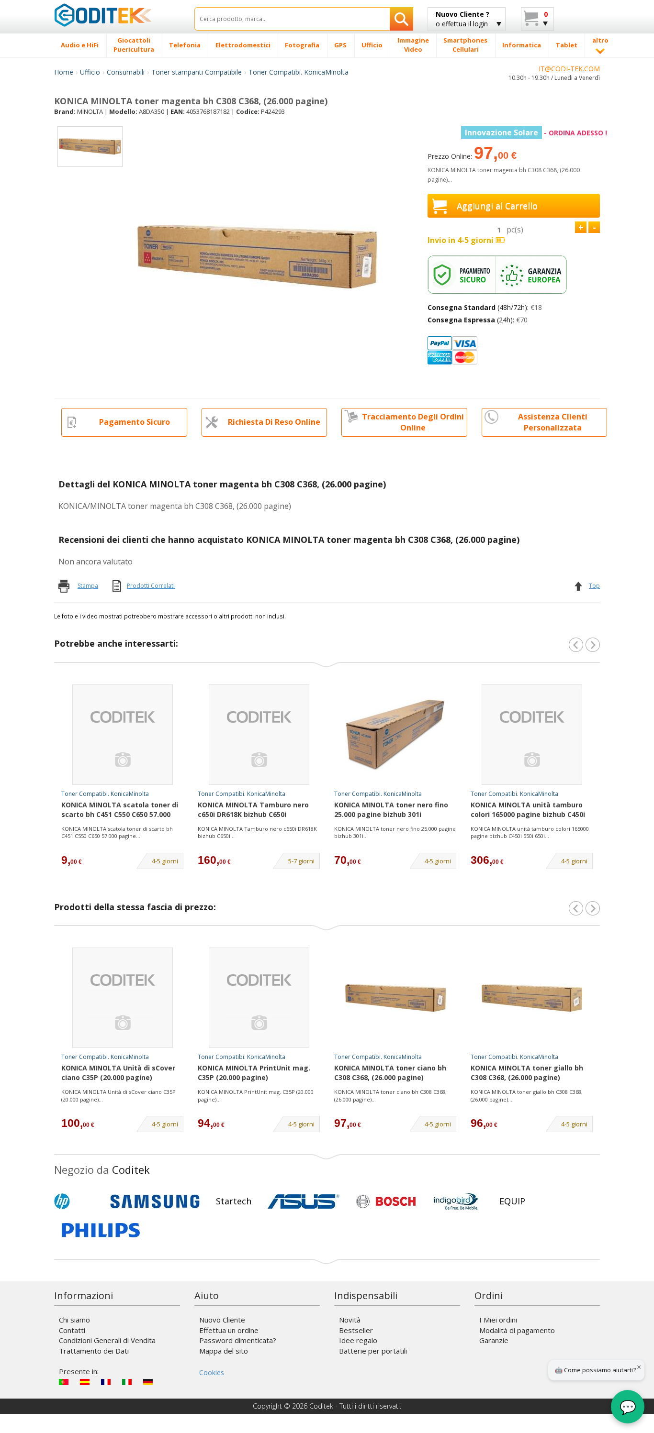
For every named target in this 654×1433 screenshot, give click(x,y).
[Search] (401, 19)
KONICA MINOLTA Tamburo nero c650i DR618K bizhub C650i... (257, 832)
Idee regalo (358, 1340)
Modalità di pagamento (517, 1330)
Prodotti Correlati (151, 586)
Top (594, 586)
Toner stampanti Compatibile (196, 72)
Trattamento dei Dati (94, 1351)
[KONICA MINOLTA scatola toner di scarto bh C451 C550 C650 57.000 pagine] (122, 734)
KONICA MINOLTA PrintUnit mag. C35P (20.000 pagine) (254, 1072)
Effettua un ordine (229, 1330)
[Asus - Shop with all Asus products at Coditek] (303, 1201)
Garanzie (493, 1340)
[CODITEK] (117, 14)
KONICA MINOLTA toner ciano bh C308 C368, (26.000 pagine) (390, 1072)
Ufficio (90, 72)
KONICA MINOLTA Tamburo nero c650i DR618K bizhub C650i (253, 809)
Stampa (88, 586)
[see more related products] (593, 645)
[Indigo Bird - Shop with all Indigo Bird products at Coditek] (456, 1201)
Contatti (72, 1330)
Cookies (211, 1372)
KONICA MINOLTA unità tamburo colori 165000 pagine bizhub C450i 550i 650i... (530, 832)
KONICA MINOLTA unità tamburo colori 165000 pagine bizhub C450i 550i (528, 810)
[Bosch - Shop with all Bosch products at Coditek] (386, 1201)
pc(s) (515, 229)
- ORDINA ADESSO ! (536, 132)
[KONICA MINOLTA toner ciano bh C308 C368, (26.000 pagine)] (395, 998)
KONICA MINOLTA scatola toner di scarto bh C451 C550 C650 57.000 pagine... (117, 832)
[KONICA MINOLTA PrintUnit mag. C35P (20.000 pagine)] (259, 998)
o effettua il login (462, 19)
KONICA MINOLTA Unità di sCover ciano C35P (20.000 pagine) (118, 1072)
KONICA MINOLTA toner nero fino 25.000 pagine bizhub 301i (391, 809)
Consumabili (126, 72)
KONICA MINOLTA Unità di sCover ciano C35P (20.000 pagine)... (118, 1095)
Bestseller (356, 1330)
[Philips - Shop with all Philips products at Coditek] (101, 1230)
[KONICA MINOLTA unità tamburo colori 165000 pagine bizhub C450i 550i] (532, 734)
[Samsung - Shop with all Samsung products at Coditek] (155, 1201)
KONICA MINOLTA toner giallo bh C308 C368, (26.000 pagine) (527, 1072)
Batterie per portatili (373, 1351)
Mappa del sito (223, 1351)
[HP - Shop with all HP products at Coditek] (78, 1201)
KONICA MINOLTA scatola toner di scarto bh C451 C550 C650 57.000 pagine (119, 810)
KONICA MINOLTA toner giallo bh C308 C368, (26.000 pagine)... (527, 1095)
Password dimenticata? (237, 1340)
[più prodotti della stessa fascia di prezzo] (593, 908)
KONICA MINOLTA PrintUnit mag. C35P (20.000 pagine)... (256, 1095)
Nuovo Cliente (222, 1319)
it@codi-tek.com (569, 68)
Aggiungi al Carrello (497, 205)
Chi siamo (74, 1319)
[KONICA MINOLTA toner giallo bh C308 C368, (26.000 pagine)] (532, 998)
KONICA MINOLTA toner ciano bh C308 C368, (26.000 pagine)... (390, 1095)
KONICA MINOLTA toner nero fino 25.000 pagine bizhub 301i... (395, 832)
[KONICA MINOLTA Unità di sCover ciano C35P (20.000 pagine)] (122, 998)
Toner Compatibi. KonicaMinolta (298, 72)
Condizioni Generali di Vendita (107, 1340)
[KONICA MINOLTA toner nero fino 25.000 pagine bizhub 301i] (395, 734)
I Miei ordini (498, 1319)
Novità (350, 1319)
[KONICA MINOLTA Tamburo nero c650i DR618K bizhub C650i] (259, 734)
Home (63, 72)
